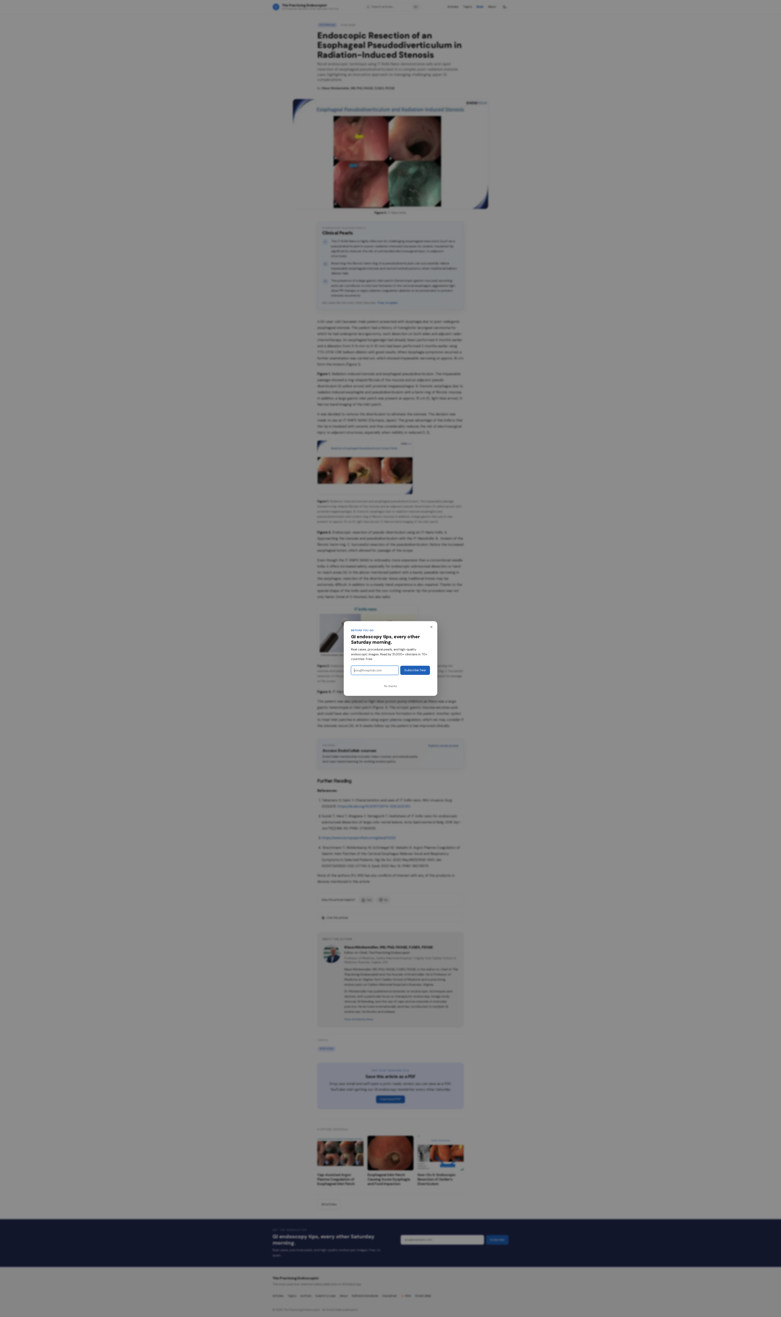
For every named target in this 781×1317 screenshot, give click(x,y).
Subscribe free (415, 670)
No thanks (390, 686)
